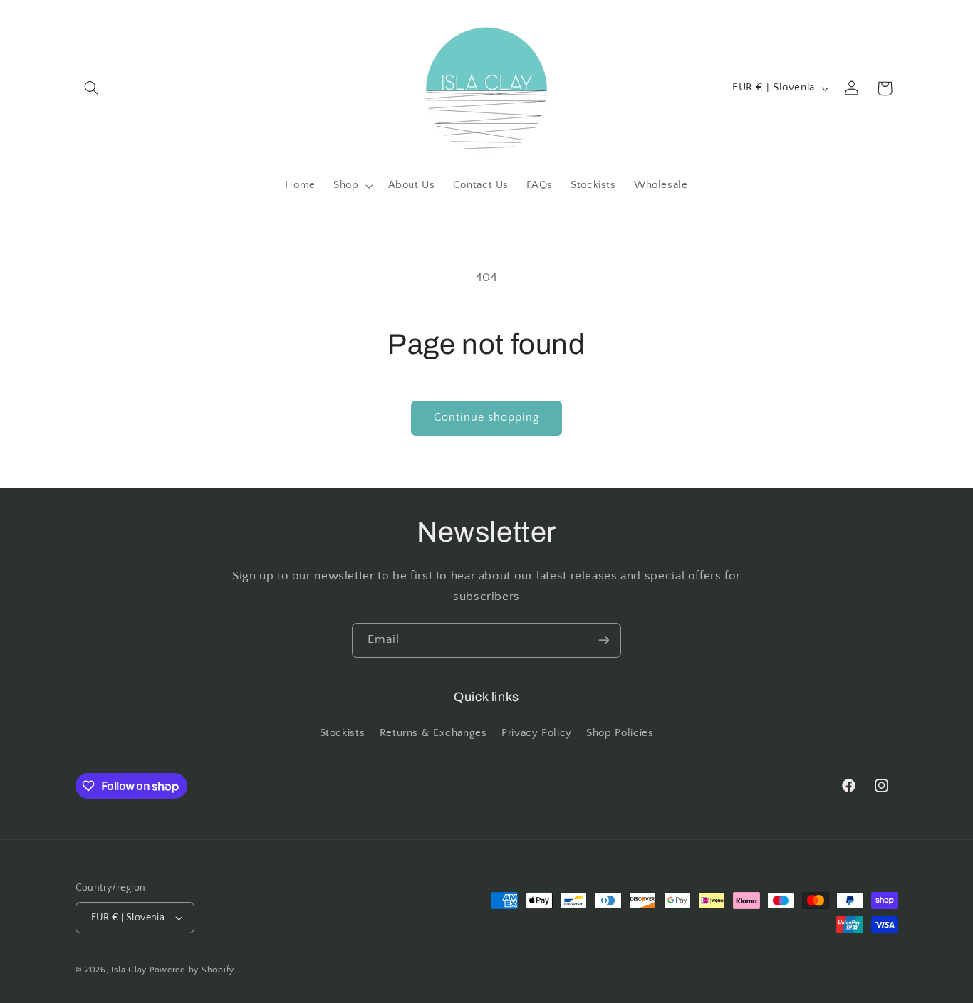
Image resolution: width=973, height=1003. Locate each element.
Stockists (342, 733)
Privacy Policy (536, 733)
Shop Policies (619, 733)
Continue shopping (487, 417)
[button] (92, 88)
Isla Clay (129, 970)
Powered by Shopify (192, 970)
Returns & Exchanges (433, 733)
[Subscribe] (604, 640)
